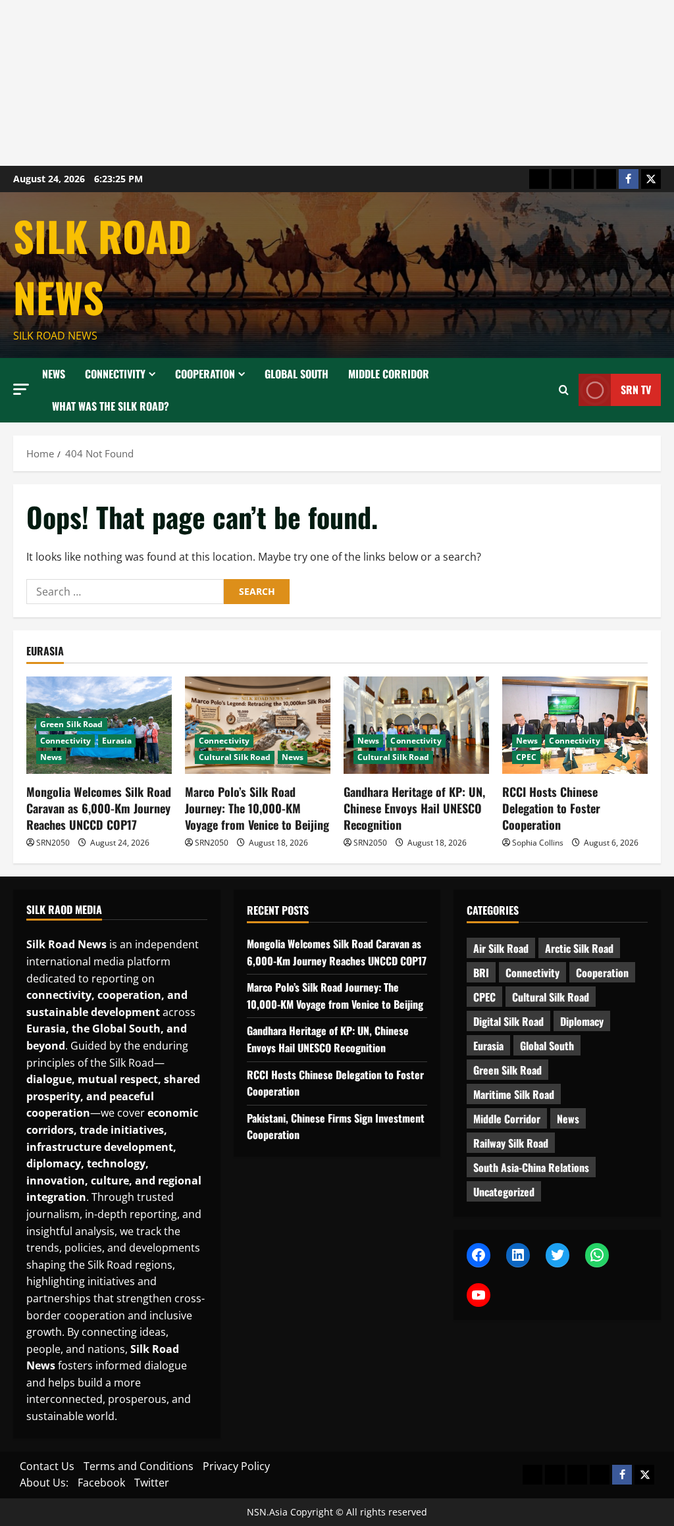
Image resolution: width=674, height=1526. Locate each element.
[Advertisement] (337, 83)
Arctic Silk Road (579, 948)
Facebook (101, 1482)
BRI (481, 972)
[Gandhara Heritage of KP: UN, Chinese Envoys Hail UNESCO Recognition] (416, 724)
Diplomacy (582, 1021)
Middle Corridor (388, 374)
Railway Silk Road (510, 1143)
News (53, 374)
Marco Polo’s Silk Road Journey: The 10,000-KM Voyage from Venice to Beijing (257, 808)
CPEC (526, 757)
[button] (21, 389)
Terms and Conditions (139, 1466)
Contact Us (47, 1466)
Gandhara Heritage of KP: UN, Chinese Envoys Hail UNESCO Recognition (414, 808)
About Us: (44, 1482)
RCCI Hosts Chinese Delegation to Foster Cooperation (551, 808)
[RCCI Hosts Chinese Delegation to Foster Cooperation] (575, 724)
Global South (296, 374)
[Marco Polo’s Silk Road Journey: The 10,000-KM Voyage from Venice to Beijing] (257, 724)
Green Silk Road (71, 724)
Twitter (151, 1482)
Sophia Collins (537, 842)
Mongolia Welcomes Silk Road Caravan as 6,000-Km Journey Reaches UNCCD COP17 (98, 808)
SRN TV (636, 389)
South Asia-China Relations (531, 1167)
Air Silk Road (501, 948)
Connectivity (115, 374)
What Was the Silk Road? (110, 406)
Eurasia (117, 740)
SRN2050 (53, 842)
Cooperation (205, 374)
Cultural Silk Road (235, 757)
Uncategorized (503, 1192)
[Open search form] (564, 390)
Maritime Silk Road (513, 1094)
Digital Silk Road (508, 1021)
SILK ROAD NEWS (102, 266)
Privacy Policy (236, 1466)
